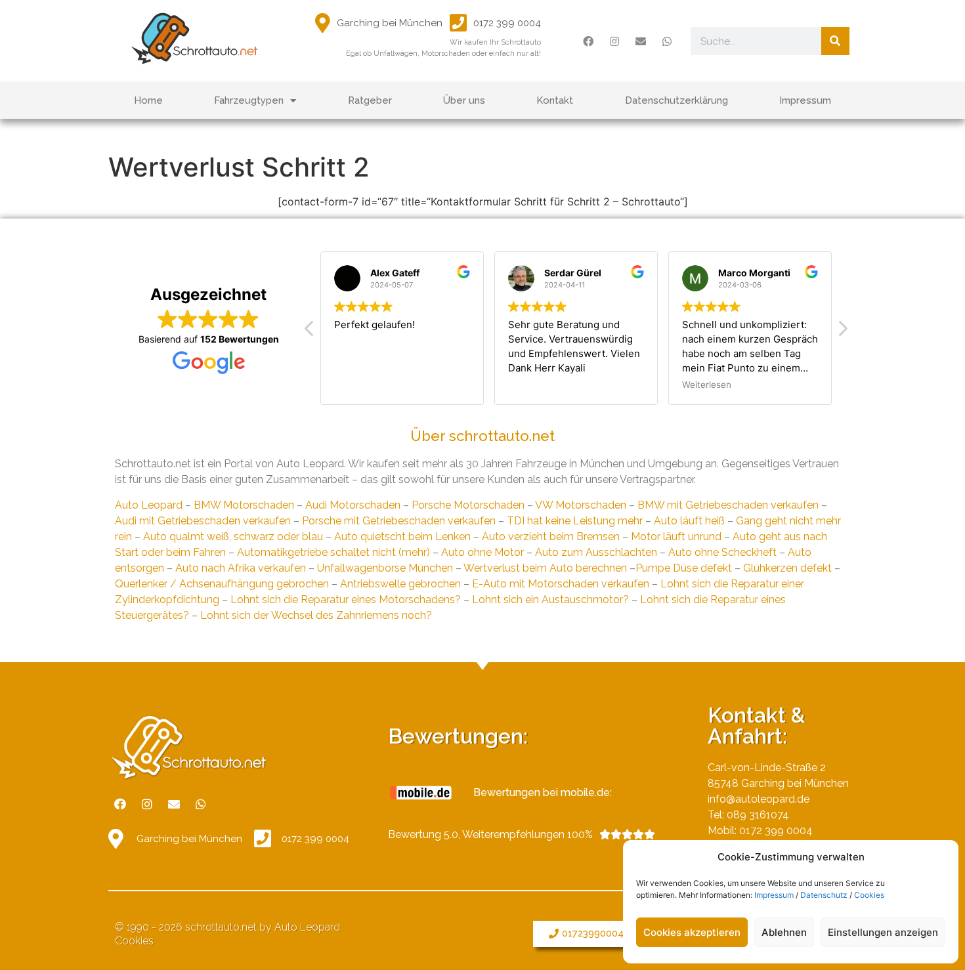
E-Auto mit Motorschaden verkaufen (560, 584)
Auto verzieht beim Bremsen (551, 536)
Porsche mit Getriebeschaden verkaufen (399, 521)
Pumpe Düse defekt (683, 568)
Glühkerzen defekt (787, 568)
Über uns (464, 100)
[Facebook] (588, 41)
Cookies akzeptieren (691, 932)
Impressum (774, 895)
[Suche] (835, 41)
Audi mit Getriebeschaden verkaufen (203, 521)
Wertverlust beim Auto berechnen (545, 568)
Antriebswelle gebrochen (400, 584)
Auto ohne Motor (482, 552)
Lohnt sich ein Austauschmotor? (550, 599)
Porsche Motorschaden (468, 505)
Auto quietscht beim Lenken (402, 536)
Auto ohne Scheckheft (722, 552)
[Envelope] (640, 41)
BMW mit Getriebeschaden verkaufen (728, 505)
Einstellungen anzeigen (883, 932)
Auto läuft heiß (689, 521)
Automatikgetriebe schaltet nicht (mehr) (333, 552)
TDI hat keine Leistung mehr (575, 521)
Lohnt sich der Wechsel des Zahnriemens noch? (316, 615)
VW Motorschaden (580, 505)
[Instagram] (614, 41)
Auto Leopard (148, 505)
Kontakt (554, 100)
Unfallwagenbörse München (385, 568)
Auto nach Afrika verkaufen (240, 568)
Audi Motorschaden (352, 505)
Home (148, 100)
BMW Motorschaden (244, 505)
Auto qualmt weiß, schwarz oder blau (233, 536)
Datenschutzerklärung (676, 100)
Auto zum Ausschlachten (596, 552)
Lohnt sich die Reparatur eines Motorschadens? (345, 599)
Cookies (869, 895)
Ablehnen (784, 932)
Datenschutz (823, 895)
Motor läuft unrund (676, 536)
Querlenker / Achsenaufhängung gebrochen (222, 584)
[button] (605, 934)
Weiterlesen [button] (706, 384)
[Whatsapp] (666, 41)
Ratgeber (370, 100)
